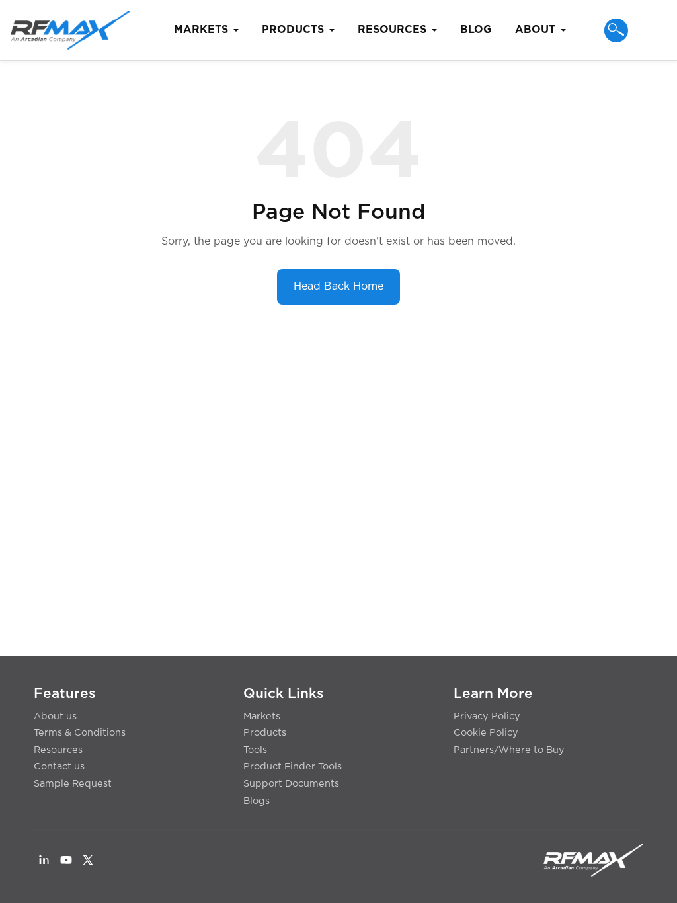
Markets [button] (201, 29)
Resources (58, 750)
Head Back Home (338, 286)
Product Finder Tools (292, 766)
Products (264, 733)
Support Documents (291, 784)
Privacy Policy (487, 716)
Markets (261, 716)
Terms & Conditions (80, 733)
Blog (476, 29)
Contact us (59, 766)
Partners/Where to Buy (509, 750)
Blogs (256, 801)
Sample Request (73, 784)
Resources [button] (392, 29)
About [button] (535, 29)
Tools (255, 750)
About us (55, 716)
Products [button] (293, 29)
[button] (616, 30)
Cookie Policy (486, 733)
